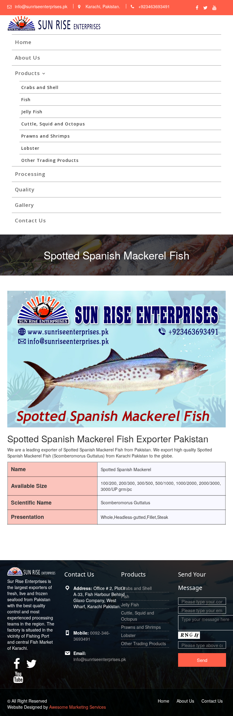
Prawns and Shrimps (45, 136)
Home (23, 42)
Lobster (30, 148)
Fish (26, 99)
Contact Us (30, 220)
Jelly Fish (31, 112)
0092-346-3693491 (91, 636)
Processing (30, 173)
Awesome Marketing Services (77, 707)
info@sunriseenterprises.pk (99, 659)
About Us (27, 57)
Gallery (24, 204)
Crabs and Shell (40, 87)
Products (27, 73)
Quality (25, 189)
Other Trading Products (50, 160)
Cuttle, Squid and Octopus (53, 124)
